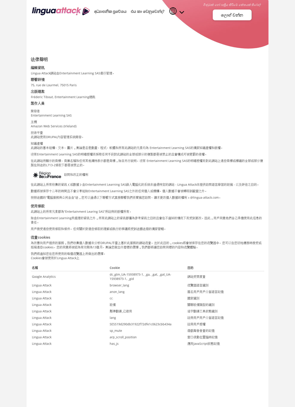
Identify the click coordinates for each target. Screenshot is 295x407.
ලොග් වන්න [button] (232, 15)
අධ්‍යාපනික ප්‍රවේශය (110, 11)
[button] (177, 11)
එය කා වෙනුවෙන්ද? (147, 11)
